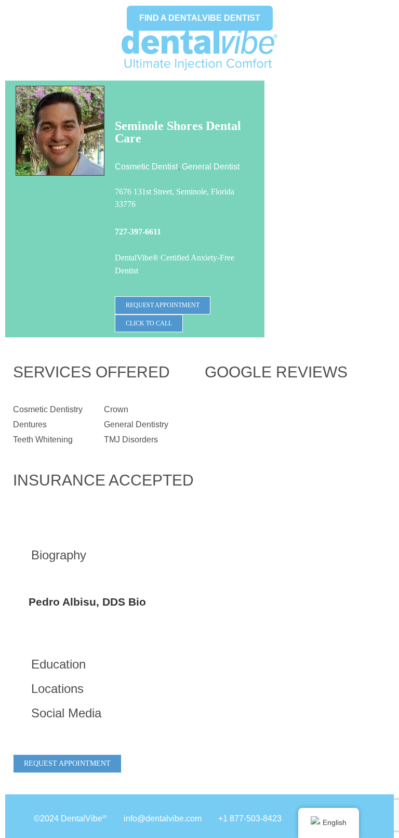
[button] (103, 555)
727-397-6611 (138, 231)
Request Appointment (163, 305)
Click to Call (149, 323)
